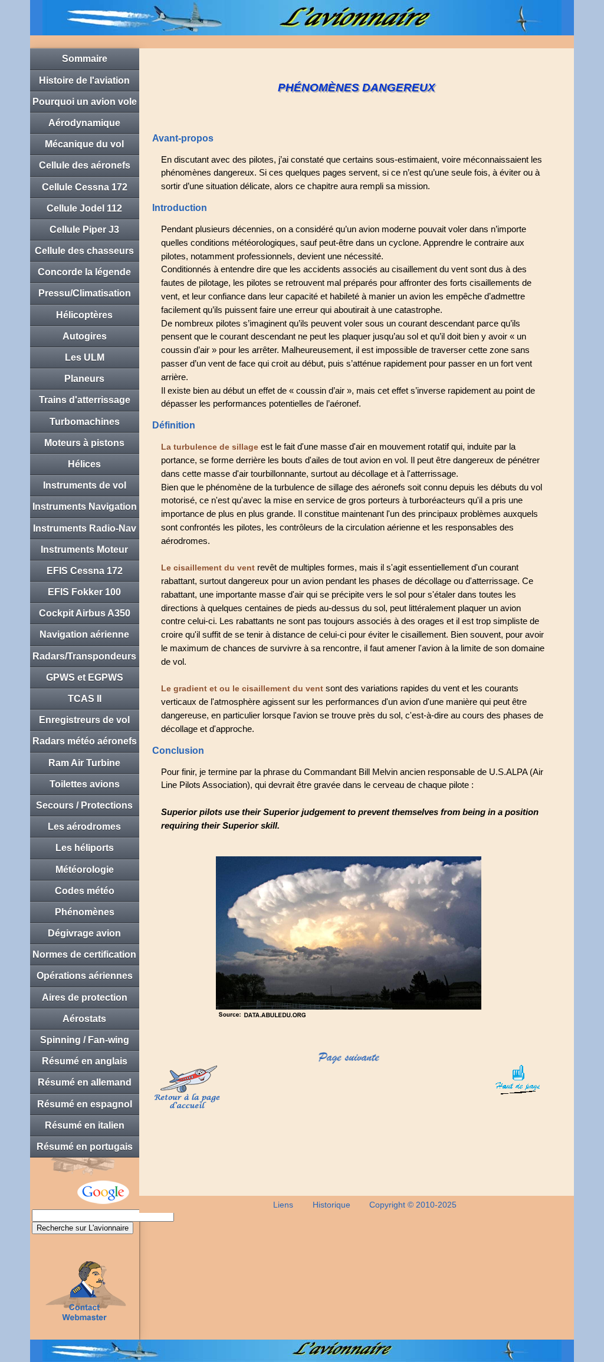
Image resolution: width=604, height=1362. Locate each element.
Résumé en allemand (85, 1082)
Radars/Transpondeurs (84, 656)
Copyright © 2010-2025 (413, 1204)
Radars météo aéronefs (84, 741)
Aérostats (84, 1019)
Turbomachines (85, 422)
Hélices (84, 464)
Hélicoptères (84, 315)
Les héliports (84, 848)
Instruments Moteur (84, 550)
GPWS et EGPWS (84, 677)
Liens (283, 1204)
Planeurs (84, 379)
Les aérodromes (84, 827)
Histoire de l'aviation (84, 80)
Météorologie (84, 870)
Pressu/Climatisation (84, 293)
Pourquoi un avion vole (84, 102)
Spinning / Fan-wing (84, 1040)
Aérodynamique (84, 123)
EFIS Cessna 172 (85, 571)
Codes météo (84, 891)
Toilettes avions (85, 784)
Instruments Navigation (84, 507)
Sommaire (84, 59)
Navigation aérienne (84, 634)
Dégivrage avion (84, 933)
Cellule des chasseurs (84, 251)
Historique (331, 1204)
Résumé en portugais (85, 1147)
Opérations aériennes (85, 976)
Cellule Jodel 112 (84, 208)
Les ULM (84, 357)
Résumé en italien (84, 1125)
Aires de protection (84, 997)
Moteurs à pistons (84, 443)
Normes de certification (84, 954)
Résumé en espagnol (84, 1104)
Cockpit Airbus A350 (84, 613)
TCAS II (84, 699)
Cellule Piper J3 (84, 230)
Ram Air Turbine (84, 763)
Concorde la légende (84, 272)
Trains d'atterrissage (84, 400)
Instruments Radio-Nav (84, 528)
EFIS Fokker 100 (84, 592)
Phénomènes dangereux (84, 915)
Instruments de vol (84, 485)
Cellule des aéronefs (84, 165)
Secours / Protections (84, 805)
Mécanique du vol (84, 144)
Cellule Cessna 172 (84, 187)
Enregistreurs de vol (84, 720)
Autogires (85, 336)
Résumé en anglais (84, 1061)
